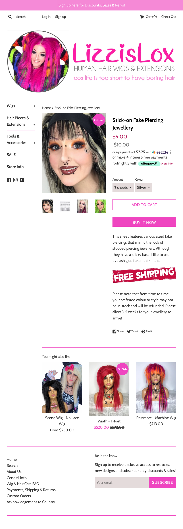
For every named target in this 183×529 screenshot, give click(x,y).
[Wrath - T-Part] (109, 389)
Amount (117, 179)
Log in (46, 16)
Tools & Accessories (21, 139)
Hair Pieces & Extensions (21, 121)
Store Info (15, 166)
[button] (144, 152)
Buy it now (144, 222)
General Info (17, 477)
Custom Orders (19, 496)
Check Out (168, 16)
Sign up (60, 16)
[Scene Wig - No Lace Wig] (62, 387)
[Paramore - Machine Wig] (156, 387)
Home (12, 459)
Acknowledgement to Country (31, 502)
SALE (11, 154)
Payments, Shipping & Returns (31, 490)
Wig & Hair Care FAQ (23, 484)
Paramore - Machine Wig (156, 418)
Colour (139, 179)
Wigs (21, 105)
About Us (14, 471)
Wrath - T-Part (109, 421)
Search (12, 465)
